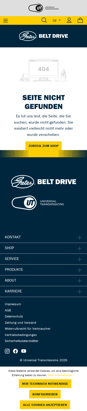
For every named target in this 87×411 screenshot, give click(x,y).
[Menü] (5, 20)
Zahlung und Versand (20, 322)
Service (12, 258)
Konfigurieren (45, 394)
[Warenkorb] (81, 20)
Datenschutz (14, 316)
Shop (9, 247)
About (10, 280)
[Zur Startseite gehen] (43, 35)
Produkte (14, 269)
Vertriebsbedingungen (21, 335)
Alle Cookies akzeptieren (45, 405)
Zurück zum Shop (43, 146)
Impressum (13, 304)
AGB (8, 310)
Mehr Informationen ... (61, 375)
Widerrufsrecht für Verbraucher (28, 328)
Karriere (13, 291)
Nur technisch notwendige (45, 383)
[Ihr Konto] (69, 20)
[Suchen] (44, 20)
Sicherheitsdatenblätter (21, 341)
